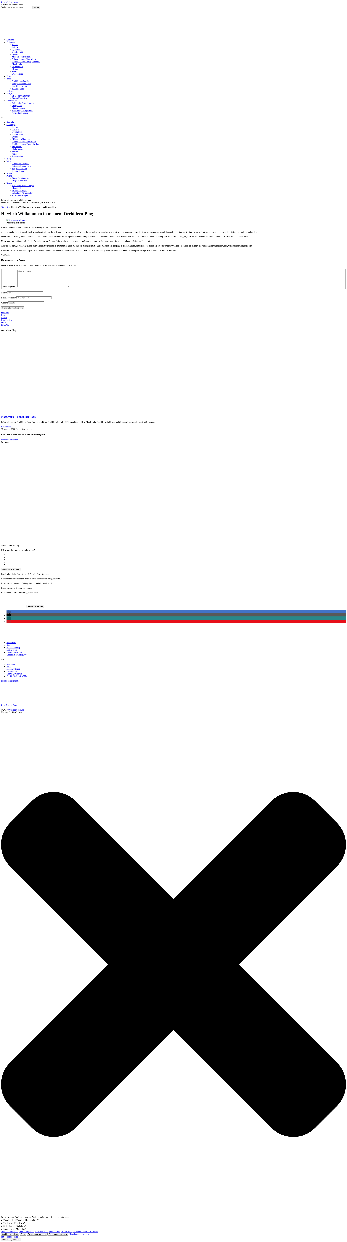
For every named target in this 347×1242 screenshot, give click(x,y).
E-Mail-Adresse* (8, 298)
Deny (23, 1234)
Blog (9, 76)
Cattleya (15, 47)
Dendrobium (17, 52)
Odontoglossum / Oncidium (24, 59)
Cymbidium (17, 49)
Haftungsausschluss (15, 652)
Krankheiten (12, 101)
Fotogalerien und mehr (21, 83)
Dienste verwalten (26, 1231)
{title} (3, 1237)
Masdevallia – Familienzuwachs (18, 416)
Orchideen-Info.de (16, 710)
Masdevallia (17, 64)
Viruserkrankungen (20, 113)
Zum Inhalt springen (9, 2)
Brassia (15, 44)
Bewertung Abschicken (11, 569)
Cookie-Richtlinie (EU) (17, 655)
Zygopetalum (17, 74)
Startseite (10, 40)
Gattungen (11, 42)
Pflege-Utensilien (19, 98)
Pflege (9, 93)
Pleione (15, 69)
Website (4, 303)
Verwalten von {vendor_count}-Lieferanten (53, 1231)
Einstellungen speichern (58, 1234)
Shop (9, 645)
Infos (9, 79)
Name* (4, 293)
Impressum (11, 642)
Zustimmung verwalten (11, 1239)
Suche (3, 7)
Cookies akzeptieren (10, 1234)
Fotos (3, 322)
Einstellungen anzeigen (37, 1234)
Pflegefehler (17, 105)
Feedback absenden (35, 606)
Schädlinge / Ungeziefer (22, 110)
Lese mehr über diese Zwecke (85, 1231)
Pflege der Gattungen (21, 96)
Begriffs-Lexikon (19, 86)
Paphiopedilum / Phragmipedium (26, 61)
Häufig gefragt (18, 88)
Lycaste (15, 54)
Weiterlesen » (7, 427)
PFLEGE (5, 325)
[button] (173, 117)
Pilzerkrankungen (19, 108)
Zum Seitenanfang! (9, 705)
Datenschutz (12, 650)
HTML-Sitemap (13, 647)
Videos (9, 91)
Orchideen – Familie (20, 81)
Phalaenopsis (17, 66)
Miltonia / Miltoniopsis (21, 57)
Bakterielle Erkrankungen (23, 103)
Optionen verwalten (9, 1231)
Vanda (14, 71)
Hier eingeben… (10, 286)
